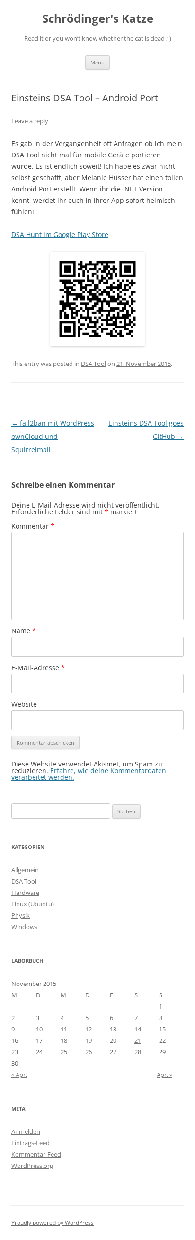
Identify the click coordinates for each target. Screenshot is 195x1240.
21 (137, 1040)
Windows (24, 926)
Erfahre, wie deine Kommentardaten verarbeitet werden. (88, 774)
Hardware (25, 892)
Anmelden (25, 1131)
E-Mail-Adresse (38, 667)
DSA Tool (93, 363)
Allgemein (25, 870)
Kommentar (32, 525)
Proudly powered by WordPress (52, 1223)
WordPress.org (32, 1165)
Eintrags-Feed (30, 1143)
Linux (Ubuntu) (32, 904)
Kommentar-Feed (36, 1154)
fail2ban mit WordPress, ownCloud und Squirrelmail (53, 436)
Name (23, 630)
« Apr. (19, 1074)
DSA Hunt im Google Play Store (59, 234)
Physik (20, 915)
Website (24, 704)
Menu (97, 62)
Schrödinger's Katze (97, 18)
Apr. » (164, 1074)
